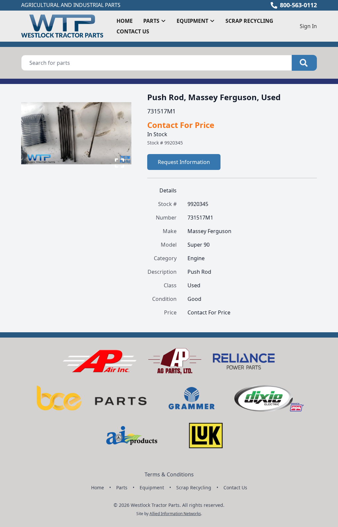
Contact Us (133, 31)
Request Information (184, 162)
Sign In (308, 26)
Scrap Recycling (249, 20)
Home (125, 20)
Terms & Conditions (169, 474)
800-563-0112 (298, 5)
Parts (121, 487)
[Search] (304, 63)
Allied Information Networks (175, 513)
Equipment (152, 487)
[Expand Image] (119, 163)
